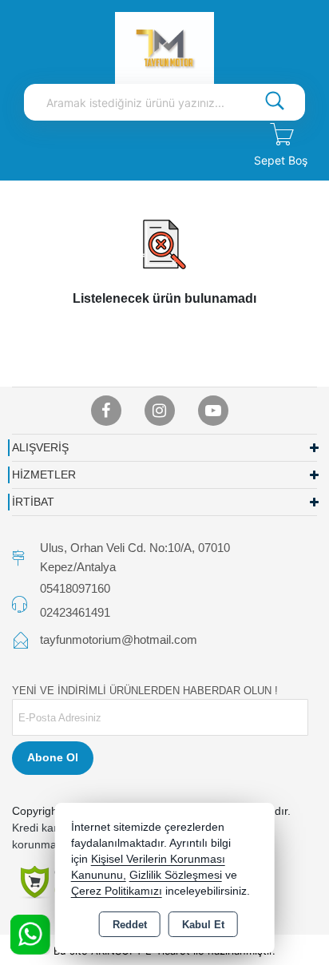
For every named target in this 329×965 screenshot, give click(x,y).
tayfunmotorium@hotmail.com (118, 639)
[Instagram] (159, 410)
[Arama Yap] (274, 102)
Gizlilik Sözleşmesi (175, 875)
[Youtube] (213, 410)
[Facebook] (106, 410)
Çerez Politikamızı (116, 891)
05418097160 (75, 588)
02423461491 (75, 612)
